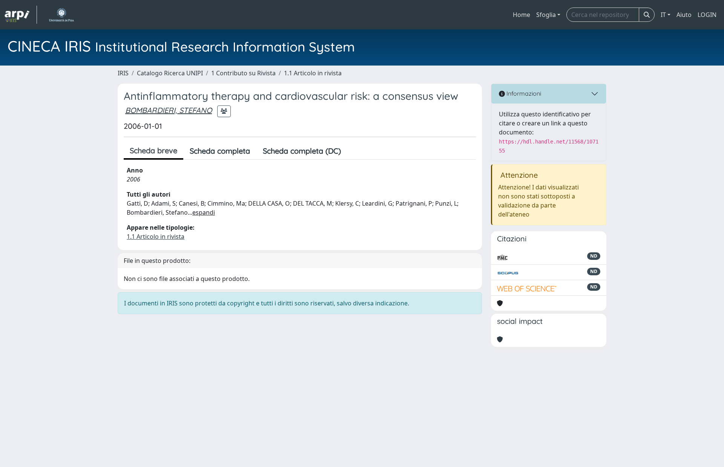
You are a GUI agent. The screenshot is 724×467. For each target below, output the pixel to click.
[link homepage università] (61, 15)
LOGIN (707, 15)
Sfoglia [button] (546, 15)
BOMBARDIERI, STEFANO (168, 110)
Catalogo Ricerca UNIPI (170, 73)
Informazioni (523, 93)
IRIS (123, 73)
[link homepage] (21, 15)
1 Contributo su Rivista (243, 73)
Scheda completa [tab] (220, 151)
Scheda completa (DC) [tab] (302, 151)
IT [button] (663, 15)
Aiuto (684, 15)
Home (521, 15)
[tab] (353, 151)
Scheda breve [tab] (153, 150)
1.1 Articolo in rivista (313, 73)
